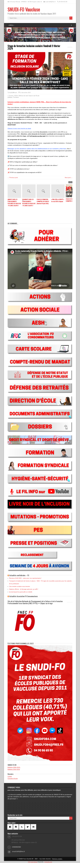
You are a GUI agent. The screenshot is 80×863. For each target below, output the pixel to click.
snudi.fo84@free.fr (18, 851)
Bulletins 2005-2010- (14, 767)
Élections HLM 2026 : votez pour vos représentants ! (25, 578)
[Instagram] (16, 826)
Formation (16, 97)
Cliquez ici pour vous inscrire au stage (19, 128)
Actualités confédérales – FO (19, 575)
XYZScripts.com (48, 862)
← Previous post (13, 177)
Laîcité (10, 776)
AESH (16, 95)
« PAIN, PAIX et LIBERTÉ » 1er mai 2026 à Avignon (57, 200)
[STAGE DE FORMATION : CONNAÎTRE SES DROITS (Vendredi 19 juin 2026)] (44, 191)
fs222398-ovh (13, 92)
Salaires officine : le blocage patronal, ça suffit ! (23, 589)
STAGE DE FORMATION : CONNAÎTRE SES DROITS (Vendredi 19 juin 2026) (43, 201)
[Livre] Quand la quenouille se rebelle (20, 592)
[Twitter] (28, 826)
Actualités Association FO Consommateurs (23, 596)
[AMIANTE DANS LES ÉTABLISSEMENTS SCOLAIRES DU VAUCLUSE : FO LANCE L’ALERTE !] (15, 191)
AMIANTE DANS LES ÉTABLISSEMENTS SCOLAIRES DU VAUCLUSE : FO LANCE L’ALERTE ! (14, 202)
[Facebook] (10, 826)
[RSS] (22, 826)
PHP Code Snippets (32, 862)
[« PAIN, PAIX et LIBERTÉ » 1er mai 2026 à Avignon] (58, 191)
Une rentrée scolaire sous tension (19, 586)
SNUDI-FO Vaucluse (24, 9)
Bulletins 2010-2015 (14, 769)
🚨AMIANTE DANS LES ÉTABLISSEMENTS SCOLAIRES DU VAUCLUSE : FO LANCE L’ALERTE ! (29, 202)
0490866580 (16, 847)
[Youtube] (34, 826)
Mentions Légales (57, 859)
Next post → (68, 177)
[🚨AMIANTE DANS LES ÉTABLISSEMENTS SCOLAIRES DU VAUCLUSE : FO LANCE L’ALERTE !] (29, 191)
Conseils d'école (13, 778)
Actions (11, 95)
